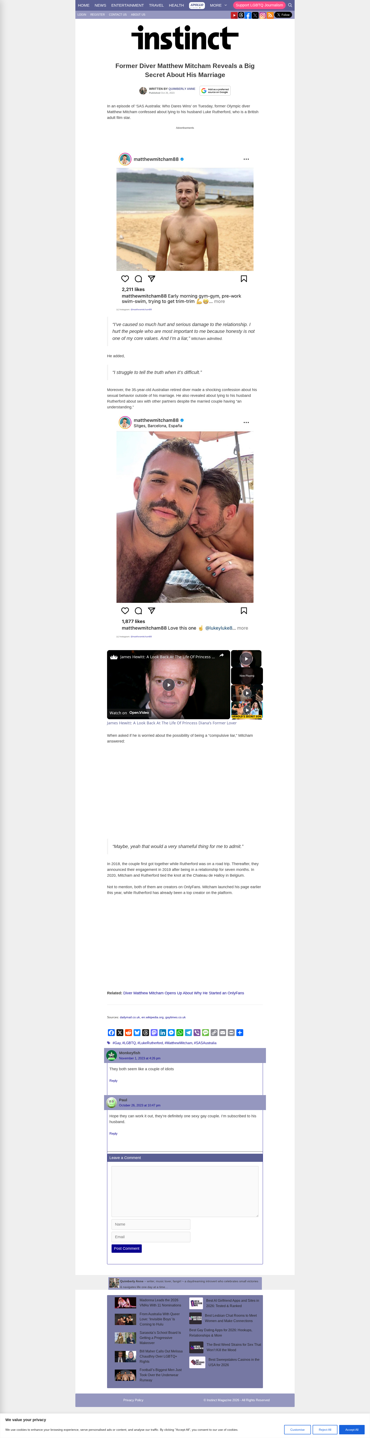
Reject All (325, 1429)
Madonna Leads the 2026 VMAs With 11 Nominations (160, 1302)
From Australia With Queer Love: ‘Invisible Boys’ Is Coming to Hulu (160, 1319)
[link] (114, 657)
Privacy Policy (133, 1400)
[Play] (247, 693)
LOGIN (82, 14)
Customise (297, 1429)
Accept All (351, 1429)
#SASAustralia (205, 1043)
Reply (113, 1080)
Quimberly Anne (182, 88)
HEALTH (176, 5)
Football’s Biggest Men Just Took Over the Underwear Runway (161, 1375)
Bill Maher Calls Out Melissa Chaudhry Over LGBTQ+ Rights (161, 1356)
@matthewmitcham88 (141, 309)
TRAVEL (156, 5)
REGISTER (97, 14)
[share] (221, 655)
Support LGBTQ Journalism (259, 5)
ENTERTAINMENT (127, 5)
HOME (84, 5)
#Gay (117, 1043)
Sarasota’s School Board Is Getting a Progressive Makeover (160, 1338)
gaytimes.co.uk (175, 1017)
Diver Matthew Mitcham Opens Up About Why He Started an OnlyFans (183, 993)
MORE (216, 5)
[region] (185, 1425)
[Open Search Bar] (290, 5)
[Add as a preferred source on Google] (215, 90)
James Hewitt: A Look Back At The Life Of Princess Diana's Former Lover (168, 656)
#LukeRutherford (150, 1043)
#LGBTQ (129, 1043)
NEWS (100, 5)
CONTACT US (118, 14)
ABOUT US (138, 14)
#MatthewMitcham (178, 1043)
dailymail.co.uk (130, 1017)
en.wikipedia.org (153, 1017)
